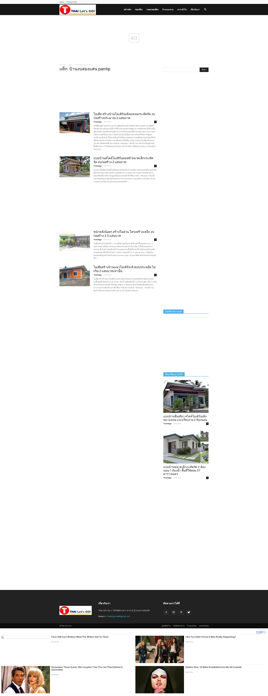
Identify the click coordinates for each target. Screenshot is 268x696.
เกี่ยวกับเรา (195, 9)
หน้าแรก (62, 64)
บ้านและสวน (168, 9)
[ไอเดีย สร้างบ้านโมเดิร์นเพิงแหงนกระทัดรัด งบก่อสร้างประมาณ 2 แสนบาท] (74, 122)
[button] (205, 9)
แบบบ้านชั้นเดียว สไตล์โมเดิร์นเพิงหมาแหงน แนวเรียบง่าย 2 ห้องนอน (185, 418)
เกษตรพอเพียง (152, 9)
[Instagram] (173, 612)
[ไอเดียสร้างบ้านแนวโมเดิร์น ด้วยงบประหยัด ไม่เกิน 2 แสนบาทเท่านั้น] (74, 275)
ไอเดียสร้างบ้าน (179, 626)
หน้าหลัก (127, 9)
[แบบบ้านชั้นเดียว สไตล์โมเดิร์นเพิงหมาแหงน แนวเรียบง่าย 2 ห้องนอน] (186, 396)
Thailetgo (98, 122)
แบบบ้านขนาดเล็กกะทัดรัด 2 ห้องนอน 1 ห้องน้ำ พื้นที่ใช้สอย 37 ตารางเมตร (184, 470)
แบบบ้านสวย (204, 626)
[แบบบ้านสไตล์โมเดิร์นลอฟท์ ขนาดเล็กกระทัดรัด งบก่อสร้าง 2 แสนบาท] (74, 166)
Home (61, 2)
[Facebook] (166, 612)
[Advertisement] (108, 92)
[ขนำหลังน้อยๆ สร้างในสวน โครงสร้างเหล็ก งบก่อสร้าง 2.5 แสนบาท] (74, 240)
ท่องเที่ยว (139, 9)
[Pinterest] (181, 612)
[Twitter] (189, 612)
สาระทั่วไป (182, 9)
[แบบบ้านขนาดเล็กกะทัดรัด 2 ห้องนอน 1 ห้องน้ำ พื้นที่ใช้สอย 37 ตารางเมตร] (186, 447)
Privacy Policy (72, 2)
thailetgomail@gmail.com (118, 616)
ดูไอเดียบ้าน (166, 626)
